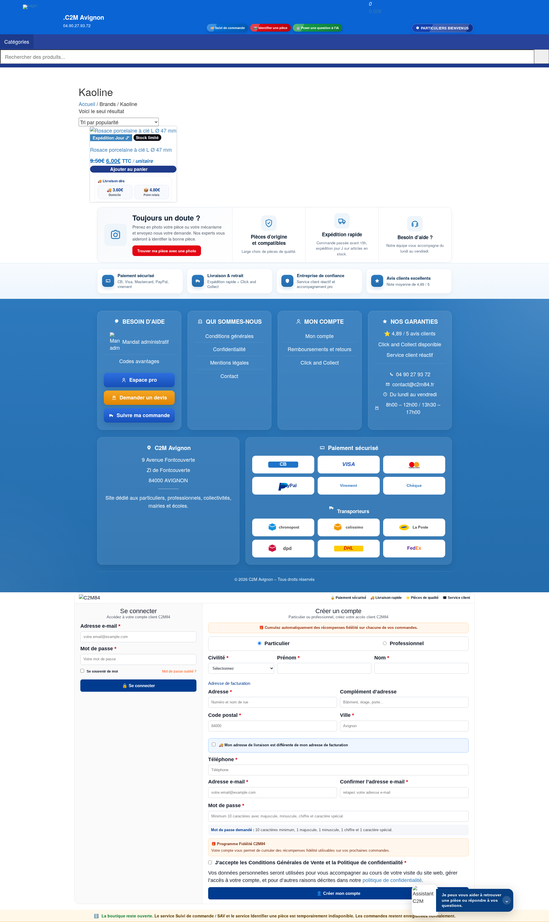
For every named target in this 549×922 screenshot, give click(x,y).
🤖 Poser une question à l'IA (317, 28)
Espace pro (143, 379)
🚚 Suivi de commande (227, 28)
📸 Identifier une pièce (270, 28)
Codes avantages (139, 361)
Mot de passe (98, 648)
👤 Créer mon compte (338, 893)
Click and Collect (320, 362)
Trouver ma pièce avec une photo (166, 250)
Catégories (16, 41)
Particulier (276, 643)
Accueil (87, 103)
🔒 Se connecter (138, 685)
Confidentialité (229, 349)
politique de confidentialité (392, 880)
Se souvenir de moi (102, 671)
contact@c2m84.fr (413, 384)
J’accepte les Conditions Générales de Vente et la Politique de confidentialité (310, 862)
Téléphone (222, 759)
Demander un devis (143, 397)
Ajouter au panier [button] (129, 169)
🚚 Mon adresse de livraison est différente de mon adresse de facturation (283, 745)
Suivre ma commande (143, 415)
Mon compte (319, 335)
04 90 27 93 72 (413, 374)
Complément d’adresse (368, 692)
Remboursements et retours (319, 349)
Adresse (220, 692)
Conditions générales (229, 335)
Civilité (218, 658)
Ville (347, 715)
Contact (229, 375)
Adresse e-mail (100, 626)
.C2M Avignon (83, 17)
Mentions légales (229, 362)
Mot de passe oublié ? (179, 671)
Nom (381, 658)
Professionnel (406, 643)
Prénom (288, 658)
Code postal (224, 715)
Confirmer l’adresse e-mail (374, 782)
